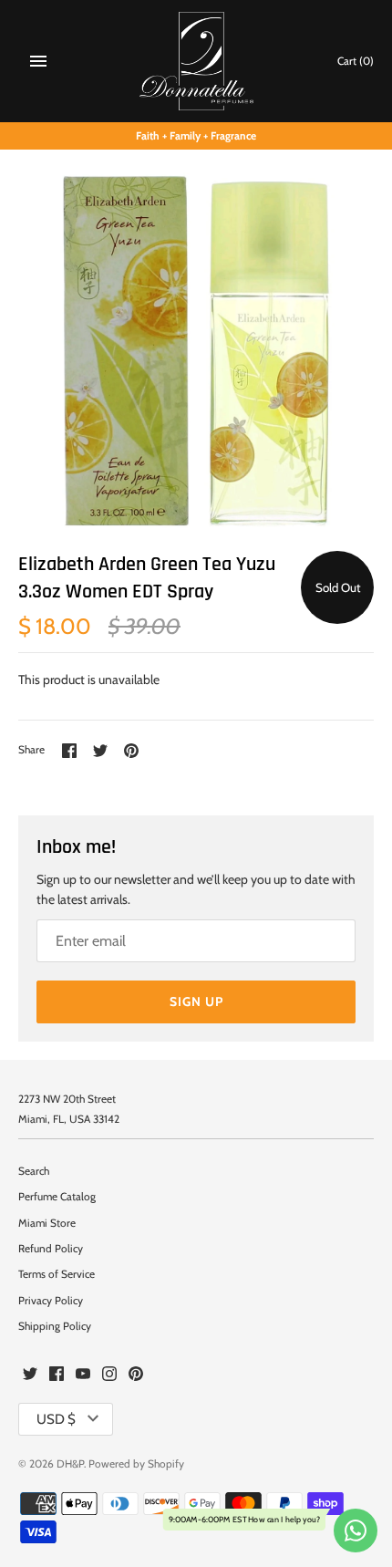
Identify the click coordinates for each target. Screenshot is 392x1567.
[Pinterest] (136, 1375)
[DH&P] (196, 61)
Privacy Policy (50, 1300)
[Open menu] (38, 61)
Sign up (196, 1001)
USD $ (56, 1419)
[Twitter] (30, 1375)
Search (33, 1171)
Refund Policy (50, 1248)
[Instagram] (109, 1375)
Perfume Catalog (57, 1196)
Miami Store (47, 1223)
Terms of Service (56, 1274)
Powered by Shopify (136, 1464)
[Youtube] (83, 1375)
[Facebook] (56, 1375)
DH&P (70, 1464)
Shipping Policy (54, 1326)
